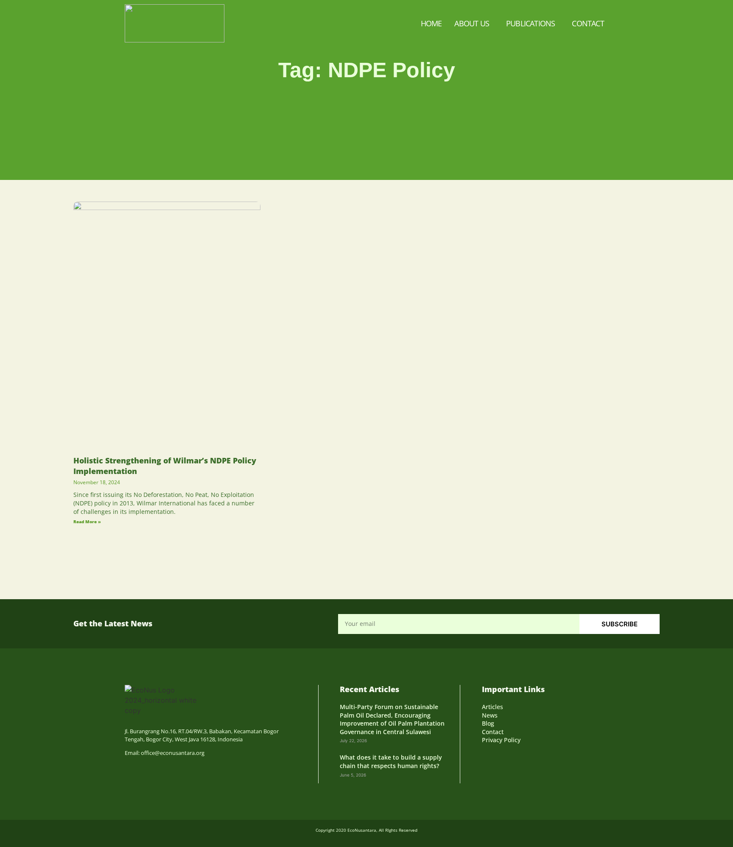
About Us (471, 23)
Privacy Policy (501, 740)
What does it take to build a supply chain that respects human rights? (391, 761)
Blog (488, 723)
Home (431, 23)
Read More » (87, 521)
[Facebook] (487, 758)
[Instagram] (502, 758)
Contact (588, 23)
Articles (492, 707)
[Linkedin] (517, 758)
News (490, 715)
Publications (530, 23)
